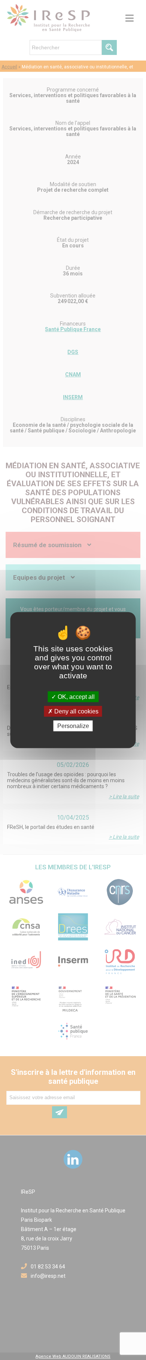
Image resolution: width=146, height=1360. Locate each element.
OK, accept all (75, 696)
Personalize (73, 726)
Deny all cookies (75, 711)
